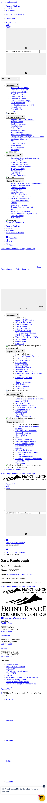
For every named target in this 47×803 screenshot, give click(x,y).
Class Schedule (16, 126)
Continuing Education (19, 139)
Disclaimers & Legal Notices (17, 679)
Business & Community (15, 222)
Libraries (14, 203)
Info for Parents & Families (21, 166)
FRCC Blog (10, 669)
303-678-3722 (6, 631)
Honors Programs (17, 147)
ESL (12, 141)
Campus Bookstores (18, 188)
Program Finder (17, 122)
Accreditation (16, 107)
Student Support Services (20, 211)
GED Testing (16, 145)
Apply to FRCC (17, 160)
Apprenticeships (17, 132)
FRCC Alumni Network (20, 198)
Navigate (9, 675)
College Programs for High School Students (27, 137)
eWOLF (9, 8)
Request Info (11, 23)
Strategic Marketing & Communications (21, 684)
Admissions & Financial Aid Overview (25, 158)
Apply (8, 27)
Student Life (15, 209)
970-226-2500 (6, 656)
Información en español (15, 14)
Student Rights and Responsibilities (24, 213)
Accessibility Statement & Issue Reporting (22, 677)
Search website (11, 51)
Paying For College (18, 169)
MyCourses (10, 10)
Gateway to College (18, 143)
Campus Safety (16, 190)
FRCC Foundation (18, 103)
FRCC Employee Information (17, 671)
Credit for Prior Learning (20, 164)
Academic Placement (19, 162)
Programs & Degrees (15, 116)
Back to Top (7, 689)
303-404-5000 (6, 644)
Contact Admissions (18, 175)
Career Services (17, 192)
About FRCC (12, 84)
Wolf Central (15, 218)
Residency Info (16, 171)
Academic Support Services (21, 185)
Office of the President (19, 90)
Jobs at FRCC (11, 673)
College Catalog (17, 128)
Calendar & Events (13, 664)
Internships (15, 150)
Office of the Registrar (19, 205)
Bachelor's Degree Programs (21, 135)
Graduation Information (20, 201)
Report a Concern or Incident (22, 207)
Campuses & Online (18, 98)
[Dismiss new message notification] (44, 786)
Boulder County (7, 623)
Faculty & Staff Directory (15, 543)
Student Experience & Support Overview (26, 183)
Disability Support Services (21, 196)
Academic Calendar (18, 124)
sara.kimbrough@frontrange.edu (19, 574)
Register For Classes (18, 130)
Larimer (4, 648)
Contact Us (15, 111)
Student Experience (15, 180)
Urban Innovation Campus (21, 101)
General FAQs (16, 109)
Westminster (5, 636)
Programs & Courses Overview (22, 120)
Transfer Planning (17, 216)
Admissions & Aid (14, 155)
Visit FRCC (15, 173)
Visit (7, 25)
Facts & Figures (17, 94)
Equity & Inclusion (18, 96)
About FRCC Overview (20, 88)
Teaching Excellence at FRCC (22, 105)
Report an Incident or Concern (17, 682)
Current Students (13, 6)
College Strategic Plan (19, 92)
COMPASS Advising (19, 194)
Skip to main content (9, 2)
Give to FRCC (11, 18)
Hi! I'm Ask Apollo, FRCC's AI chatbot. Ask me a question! (20, 790)
